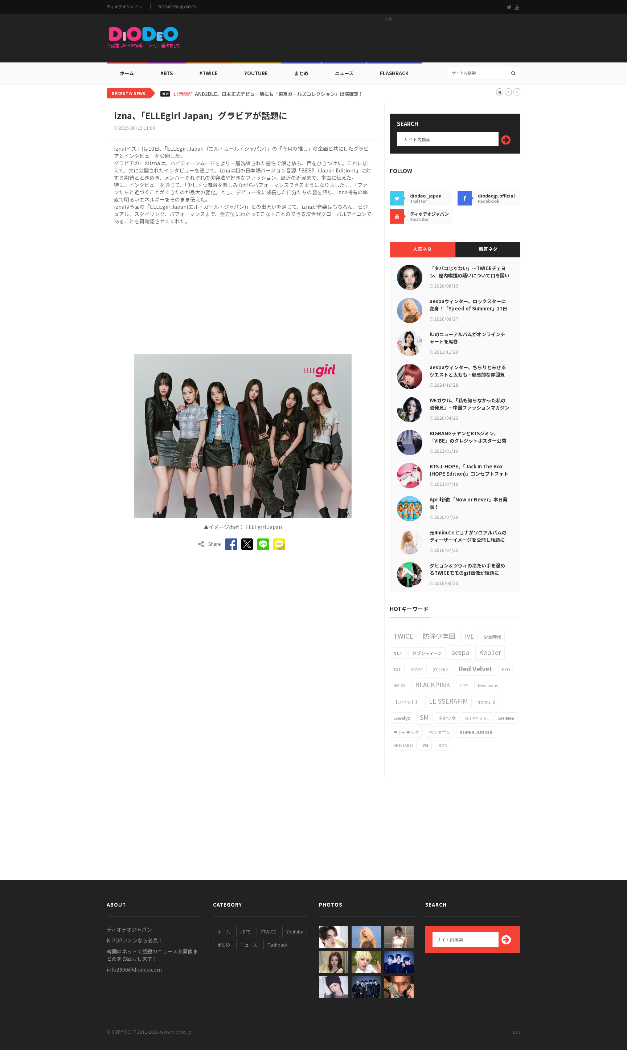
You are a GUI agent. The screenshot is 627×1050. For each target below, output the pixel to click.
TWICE (403, 635)
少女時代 (492, 637)
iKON (442, 745)
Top (516, 1032)
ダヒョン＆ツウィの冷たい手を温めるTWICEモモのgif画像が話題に (467, 569)
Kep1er (490, 652)
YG (425, 745)
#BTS (166, 73)
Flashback (394, 73)
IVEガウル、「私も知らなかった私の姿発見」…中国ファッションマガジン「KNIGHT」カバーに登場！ (469, 407)
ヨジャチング (406, 732)
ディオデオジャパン (124, 6)
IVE (469, 635)
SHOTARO (403, 745)
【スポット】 (406, 702)
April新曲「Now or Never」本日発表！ (469, 503)
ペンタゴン (439, 732)
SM (424, 717)
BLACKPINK (432, 684)
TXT (397, 669)
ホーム (127, 73)
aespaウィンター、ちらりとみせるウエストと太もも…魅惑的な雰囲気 (468, 371)
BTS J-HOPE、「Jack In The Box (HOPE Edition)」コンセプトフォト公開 (469, 473)
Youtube (294, 931)
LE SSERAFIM (448, 700)
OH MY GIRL (477, 718)
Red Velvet (475, 668)
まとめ (301, 73)
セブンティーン (427, 653)
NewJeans (488, 685)
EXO (506, 669)
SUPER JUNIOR (476, 732)
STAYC (416, 669)
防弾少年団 (439, 635)
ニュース (344, 73)
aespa (460, 652)
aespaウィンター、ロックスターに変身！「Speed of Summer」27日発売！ (468, 308)
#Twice (208, 73)
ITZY (464, 685)
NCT (398, 653)
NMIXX (399, 685)
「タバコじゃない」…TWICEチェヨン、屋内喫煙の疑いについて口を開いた (469, 275)
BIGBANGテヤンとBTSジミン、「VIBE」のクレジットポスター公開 (468, 437)
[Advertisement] (388, 40)
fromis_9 (486, 702)
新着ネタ (488, 248)
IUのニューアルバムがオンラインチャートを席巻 (467, 338)
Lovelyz (401, 718)
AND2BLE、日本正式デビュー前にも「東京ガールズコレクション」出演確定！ (279, 94)
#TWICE (268, 931)
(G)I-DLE (441, 669)
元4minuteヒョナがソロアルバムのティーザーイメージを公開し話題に (468, 536)
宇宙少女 (447, 718)
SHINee (506, 718)
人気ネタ (422, 248)
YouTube (256, 73)
